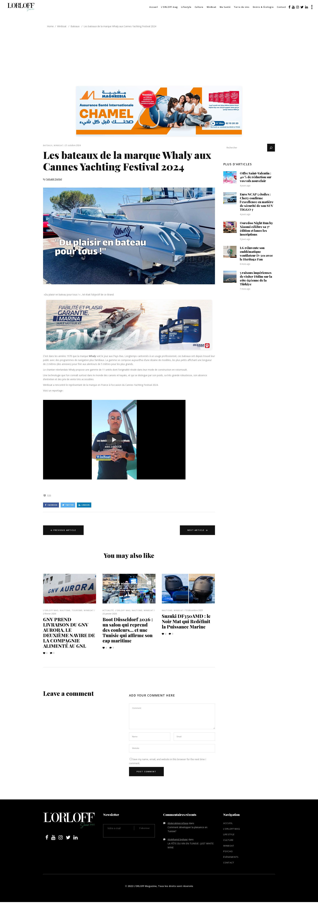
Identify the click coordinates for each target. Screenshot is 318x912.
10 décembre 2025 (194, 610)
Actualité (108, 610)
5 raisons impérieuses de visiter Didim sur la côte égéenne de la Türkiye (256, 278)
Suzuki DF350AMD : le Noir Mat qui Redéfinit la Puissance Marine (186, 621)
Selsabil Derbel (54, 179)
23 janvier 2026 (110, 613)
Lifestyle (229, 834)
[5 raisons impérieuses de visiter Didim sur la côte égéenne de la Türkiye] (230, 277)
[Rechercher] (271, 148)
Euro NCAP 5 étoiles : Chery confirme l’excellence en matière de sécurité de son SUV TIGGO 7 (256, 202)
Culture (228, 840)
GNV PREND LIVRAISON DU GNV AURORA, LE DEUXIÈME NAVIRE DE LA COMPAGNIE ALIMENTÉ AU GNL (69, 632)
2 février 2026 (49, 613)
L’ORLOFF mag (50, 610)
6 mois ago (245, 264)
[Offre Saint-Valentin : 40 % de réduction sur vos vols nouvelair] (230, 177)
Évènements (231, 856)
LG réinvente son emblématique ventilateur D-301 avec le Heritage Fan (256, 253)
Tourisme (77, 610)
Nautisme (65, 610)
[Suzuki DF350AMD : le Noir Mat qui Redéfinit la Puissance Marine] (188, 588)
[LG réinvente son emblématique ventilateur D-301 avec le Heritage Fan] (230, 252)
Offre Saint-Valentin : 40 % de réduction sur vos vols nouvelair (255, 177)
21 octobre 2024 (73, 145)
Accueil (228, 823)
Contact (228, 862)
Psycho (228, 851)
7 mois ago (245, 288)
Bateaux (75, 26)
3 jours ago (245, 239)
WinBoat (61, 26)
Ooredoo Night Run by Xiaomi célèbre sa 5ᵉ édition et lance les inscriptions (256, 228)
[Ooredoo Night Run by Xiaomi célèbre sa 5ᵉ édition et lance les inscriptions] (230, 227)
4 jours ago (245, 185)
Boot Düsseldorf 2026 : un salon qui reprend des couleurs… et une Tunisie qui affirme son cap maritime (128, 630)
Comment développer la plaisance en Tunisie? (187, 829)
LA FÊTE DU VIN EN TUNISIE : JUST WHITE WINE (190, 845)
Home (50, 26)
